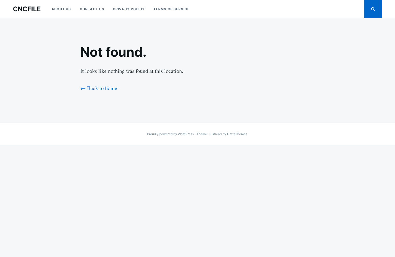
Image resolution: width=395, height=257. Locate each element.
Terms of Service (171, 9)
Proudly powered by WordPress (171, 134)
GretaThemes (237, 134)
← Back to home (98, 88)
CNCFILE (27, 9)
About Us (61, 9)
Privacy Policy (129, 9)
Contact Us (92, 9)
